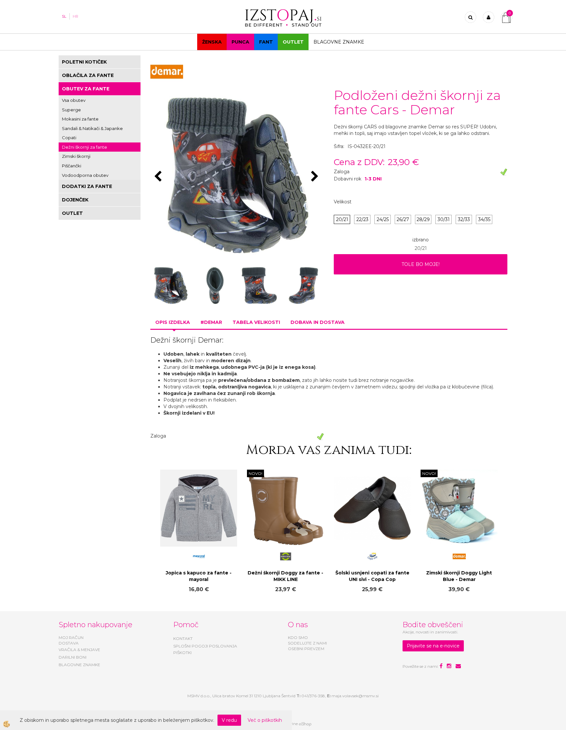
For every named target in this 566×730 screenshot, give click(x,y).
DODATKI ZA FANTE (87, 186)
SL (64, 16)
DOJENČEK (75, 200)
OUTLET (293, 42)
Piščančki (71, 165)
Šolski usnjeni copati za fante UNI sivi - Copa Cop (372, 576)
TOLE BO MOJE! (421, 264)
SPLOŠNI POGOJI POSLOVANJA (205, 646)
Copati (69, 137)
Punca (240, 42)
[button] (315, 177)
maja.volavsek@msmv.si (355, 695)
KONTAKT (183, 638)
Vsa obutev (73, 100)
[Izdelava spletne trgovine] (305, 723)
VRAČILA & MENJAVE (79, 649)
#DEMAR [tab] (211, 322)
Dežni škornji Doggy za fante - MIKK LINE (285, 576)
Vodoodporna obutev (85, 175)
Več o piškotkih (265, 720)
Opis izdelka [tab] (172, 322)
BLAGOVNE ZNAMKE (79, 664)
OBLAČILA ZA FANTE (88, 75)
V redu (229, 720)
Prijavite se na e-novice (433, 646)
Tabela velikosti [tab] (256, 322)
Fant (266, 42)
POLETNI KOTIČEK (84, 62)
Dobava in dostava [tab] (318, 322)
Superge (71, 109)
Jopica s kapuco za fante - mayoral (199, 576)
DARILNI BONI (72, 657)
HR (75, 16)
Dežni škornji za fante (84, 147)
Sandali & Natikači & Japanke (92, 128)
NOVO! (255, 473)
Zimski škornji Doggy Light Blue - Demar (459, 576)
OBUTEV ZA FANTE (85, 89)
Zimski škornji (76, 156)
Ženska (212, 42)
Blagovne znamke (338, 42)
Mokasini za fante (80, 119)
